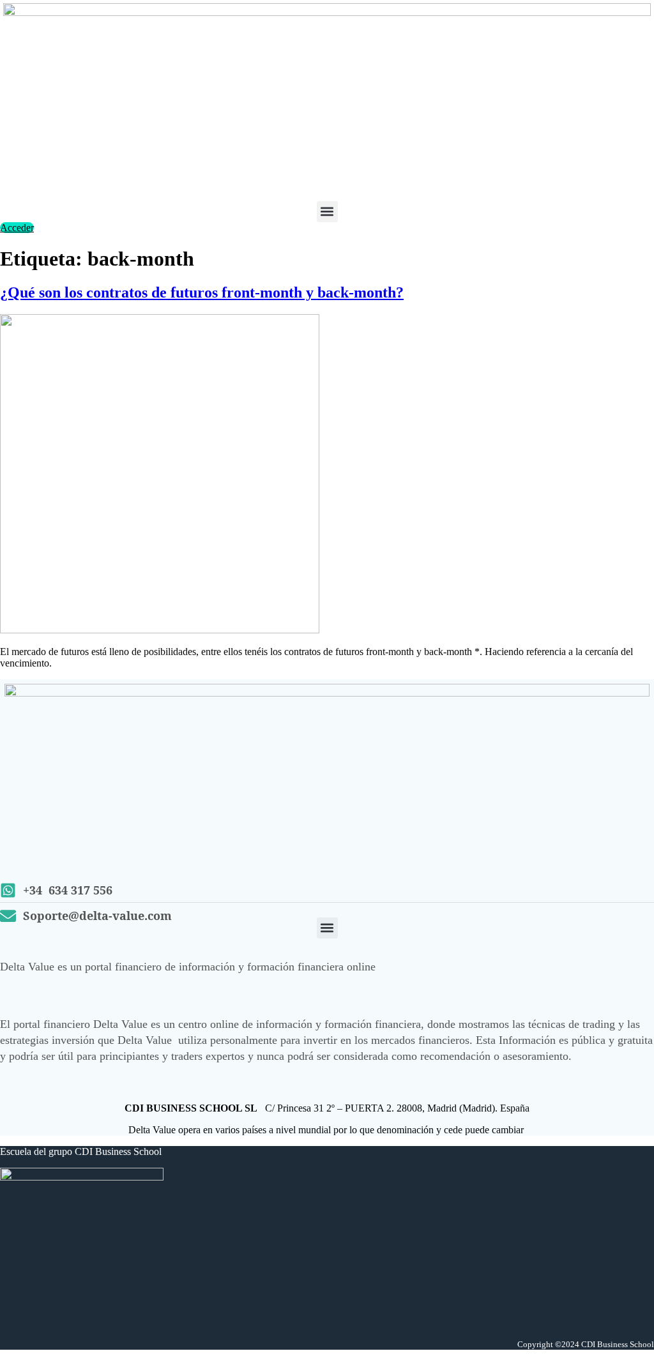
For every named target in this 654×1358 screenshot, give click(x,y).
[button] (327, 211)
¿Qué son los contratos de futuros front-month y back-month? (202, 292)
